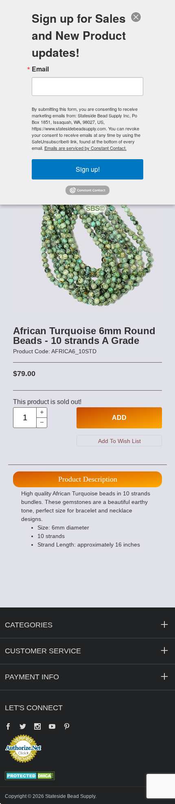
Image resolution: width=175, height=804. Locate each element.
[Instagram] (37, 727)
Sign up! (88, 169)
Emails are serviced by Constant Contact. (85, 148)
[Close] (136, 17)
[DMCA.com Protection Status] (30, 775)
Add (119, 417)
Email (40, 69)
